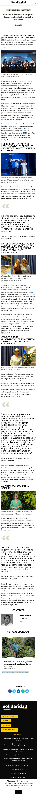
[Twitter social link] (14, 691)
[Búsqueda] (35, 2)
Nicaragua (26, 10)
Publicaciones (20, 755)
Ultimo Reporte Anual (9, 716)
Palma (22, 744)
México (20, 760)
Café (8, 10)
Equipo (32, 738)
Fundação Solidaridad (18, 773)
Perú (24, 760)
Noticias (13, 755)
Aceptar (18, 792)
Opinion (27, 755)
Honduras (21, 672)
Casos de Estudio (18, 751)
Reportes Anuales (13, 749)
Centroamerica (10, 672)
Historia (16, 672)
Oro (29, 744)
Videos (32, 755)
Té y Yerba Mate (22, 746)
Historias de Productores (26, 749)
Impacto (5, 749)
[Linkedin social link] (18, 691)
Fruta (33, 744)
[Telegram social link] (27, 691)
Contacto (6, 725)
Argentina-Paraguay (14, 758)
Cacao (11, 746)
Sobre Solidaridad (7, 738)
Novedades (6, 755)
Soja (26, 744)
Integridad (18, 740)
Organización (25, 738)
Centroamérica (29, 758)
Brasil (22, 758)
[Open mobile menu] (2, 2)
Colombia (16, 10)
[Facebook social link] (10, 691)
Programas (5, 744)
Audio (26, 672)
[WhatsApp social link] (23, 691)
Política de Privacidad (9, 730)
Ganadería (16, 744)
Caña (15, 746)
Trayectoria (17, 738)
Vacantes (5, 720)
